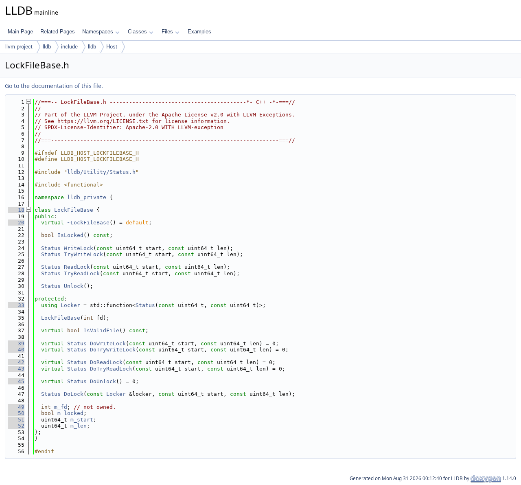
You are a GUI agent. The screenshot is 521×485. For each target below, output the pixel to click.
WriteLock (78, 248)
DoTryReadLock (111, 369)
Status (51, 248)
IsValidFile (101, 330)
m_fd (60, 407)
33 (16, 305)
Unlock (73, 286)
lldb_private (86, 197)
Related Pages (57, 32)
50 (16, 413)
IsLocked (70, 235)
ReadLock (77, 267)
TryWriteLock (83, 254)
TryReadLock (82, 273)
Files (167, 32)
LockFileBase (73, 210)
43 (16, 369)
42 (16, 362)
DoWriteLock (108, 343)
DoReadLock (106, 362)
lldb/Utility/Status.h (101, 172)
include (69, 47)
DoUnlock (103, 381)
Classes (137, 32)
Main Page (20, 32)
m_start (81, 420)
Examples (199, 32)
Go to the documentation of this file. (54, 86)
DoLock (73, 394)
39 (16, 343)
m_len (78, 426)
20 (16, 222)
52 (16, 426)
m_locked (70, 413)
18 (16, 210)
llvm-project (19, 47)
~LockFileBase (88, 222)
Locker (70, 305)
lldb (47, 47)
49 (16, 407)
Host (111, 47)
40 (16, 350)
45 (16, 381)
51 (16, 420)
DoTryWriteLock (113, 350)
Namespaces (97, 32)
